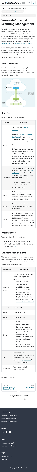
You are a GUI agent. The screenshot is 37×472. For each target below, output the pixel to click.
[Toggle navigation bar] (2, 2)
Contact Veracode (7, 443)
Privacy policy (5, 456)
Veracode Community (8, 415)
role (14, 246)
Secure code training (7, 446)
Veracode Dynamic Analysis (23, 43)
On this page (7, 15)
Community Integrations (9, 421)
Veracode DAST (6, 43)
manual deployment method (25, 302)
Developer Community (8, 418)
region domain (26, 360)
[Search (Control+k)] (29, 2)
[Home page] (3, 8)
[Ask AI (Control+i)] (33, 2)
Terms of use (5, 459)
